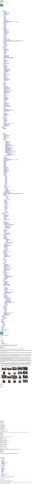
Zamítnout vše (5, 483)
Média (2, 470)
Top (9, 476)
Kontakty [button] (2, 127)
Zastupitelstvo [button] (5, 195)
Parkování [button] (5, 232)
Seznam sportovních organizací (7, 106)
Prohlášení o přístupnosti (6, 476)
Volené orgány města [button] (5, 42)
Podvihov (5, 25)
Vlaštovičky (5, 26)
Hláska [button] (4, 261)
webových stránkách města (14, 365)
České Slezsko (5, 36)
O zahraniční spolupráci (6, 118)
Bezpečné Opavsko (3, 319)
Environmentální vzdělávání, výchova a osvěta (8, 123)
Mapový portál (3, 322)
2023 (7, 196)
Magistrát (2, 460)
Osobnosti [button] (5, 175)
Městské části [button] (4, 23)
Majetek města (3, 469)
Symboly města (5, 174)
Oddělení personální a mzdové (8, 149)
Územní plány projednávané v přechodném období (10, 302)
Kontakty (5, 18)
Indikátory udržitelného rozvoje (7, 125)
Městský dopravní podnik (6, 169)
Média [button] (3, 258)
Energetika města (5, 65)
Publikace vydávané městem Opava (7, 39)
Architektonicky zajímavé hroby (8, 190)
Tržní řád (6, 204)
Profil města (5, 267)
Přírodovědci (6, 180)
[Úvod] (2, 9)
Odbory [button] (5, 140)
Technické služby (5, 34)
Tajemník (5, 17)
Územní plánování (6, 115)
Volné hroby (6, 188)
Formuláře (5, 16)
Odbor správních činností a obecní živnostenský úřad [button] (10, 152)
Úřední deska (4, 194)
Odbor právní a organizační (8, 144)
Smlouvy (5, 19)
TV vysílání (5, 83)
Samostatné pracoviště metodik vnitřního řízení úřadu (10, 151)
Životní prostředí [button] (4, 307)
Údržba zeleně (5, 121)
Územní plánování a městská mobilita (5, 329)
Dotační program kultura (6, 71)
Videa (4, 257)
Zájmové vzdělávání (6, 288)
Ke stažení (5, 51)
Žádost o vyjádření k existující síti (7, 255)
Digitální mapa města (6, 80)
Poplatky (5, 46)
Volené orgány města (4, 463)
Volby (2, 474)
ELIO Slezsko (5, 29)
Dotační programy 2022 (7, 227)
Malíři (5, 178)
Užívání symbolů (7, 212)
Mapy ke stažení (5, 254)
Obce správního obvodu (6, 20)
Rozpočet (5, 13)
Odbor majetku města (6, 75)
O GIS (4, 81)
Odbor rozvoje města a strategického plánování (9, 145)
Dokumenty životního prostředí (7, 314)
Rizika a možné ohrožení (6, 49)
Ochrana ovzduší (5, 308)
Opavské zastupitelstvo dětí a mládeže (7, 110)
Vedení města (5, 200)
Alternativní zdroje (6, 236)
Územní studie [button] (6, 299)
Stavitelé (6, 182)
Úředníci (6, 183)
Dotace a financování (6, 86)
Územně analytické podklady (7, 256)
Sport (2, 327)
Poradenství (5, 96)
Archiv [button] (4, 225)
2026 (5, 260)
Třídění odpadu (5, 315)
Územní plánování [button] (6, 297)
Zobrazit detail (8, 483)
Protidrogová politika (6, 277)
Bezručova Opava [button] (7, 239)
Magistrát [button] (4, 15)
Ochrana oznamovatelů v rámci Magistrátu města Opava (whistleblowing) (11, 21)
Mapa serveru (3, 476)
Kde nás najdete (4, 128)
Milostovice (5, 24)
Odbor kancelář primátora (7, 141)
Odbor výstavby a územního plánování (9, 147)
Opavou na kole (5, 61)
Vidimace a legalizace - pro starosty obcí (12, 154)
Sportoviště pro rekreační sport (7, 282)
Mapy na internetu (6, 78)
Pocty (5, 210)
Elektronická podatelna (2, 426)
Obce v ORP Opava (8, 300)
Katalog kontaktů (4, 318)
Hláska (4, 84)
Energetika (3, 468)
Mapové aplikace (5, 77)
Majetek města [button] (4, 73)
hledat (0, 2)
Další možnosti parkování (7, 233)
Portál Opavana (3, 126)
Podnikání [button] (4, 85)
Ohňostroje (5, 217)
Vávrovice (5, 27)
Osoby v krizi (5, 273)
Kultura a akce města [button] (5, 66)
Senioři (4, 95)
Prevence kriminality (6, 99)
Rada (4, 43)
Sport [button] (3, 101)
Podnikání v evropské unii (6, 89)
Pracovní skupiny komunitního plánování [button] (9, 276)
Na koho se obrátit (6, 265)
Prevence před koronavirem (8, 219)
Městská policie (5, 52)
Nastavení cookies (12, 476)
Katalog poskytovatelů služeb (7, 97)
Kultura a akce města (4, 321)
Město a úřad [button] (3, 10)
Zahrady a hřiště (5, 109)
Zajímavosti (6, 187)
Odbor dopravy (6, 142)
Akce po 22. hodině (6, 247)
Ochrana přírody (5, 120)
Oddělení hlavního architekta (8, 150)
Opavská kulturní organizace (7, 32)
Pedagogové (6, 185)
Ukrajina (5, 53)
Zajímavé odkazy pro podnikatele (7, 91)
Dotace (6, 208)
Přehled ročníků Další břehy (9, 242)
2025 (7, 197)
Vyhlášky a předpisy (4, 464)
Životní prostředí (3, 475)
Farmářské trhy (5, 113)
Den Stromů (6, 291)
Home (0, 476)
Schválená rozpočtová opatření (7, 14)
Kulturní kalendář (5, 67)
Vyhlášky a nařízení (6, 45)
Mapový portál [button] (4, 252)
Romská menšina (5, 274)
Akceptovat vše (1, 483)
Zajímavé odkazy (5, 22)
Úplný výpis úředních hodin (3, 457)
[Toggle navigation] (5, 132)
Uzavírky (5, 231)
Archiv (4, 58)
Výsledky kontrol (9, 153)
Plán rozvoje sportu (6, 283)
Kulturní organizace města (6, 69)
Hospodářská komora (6, 264)
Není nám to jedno (6, 253)
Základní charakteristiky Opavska (7, 269)
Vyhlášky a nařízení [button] (6, 202)
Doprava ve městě (6, 60)
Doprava (2, 320)
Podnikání (3, 326)
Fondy (6, 211)
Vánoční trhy (5, 114)
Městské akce (5, 68)
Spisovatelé (6, 181)
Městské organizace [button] (5, 28)
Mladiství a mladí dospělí (6, 272)
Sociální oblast (3, 471)
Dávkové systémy (6, 278)
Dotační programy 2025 (6, 56)
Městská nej (5, 35)
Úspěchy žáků (5, 111)
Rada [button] (4, 199)
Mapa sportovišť (5, 104)
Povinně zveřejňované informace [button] (6, 192)
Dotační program (5, 279)
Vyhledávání (5, 262)
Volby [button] (3, 116)
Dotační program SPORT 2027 (7, 105)
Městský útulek (5, 124)
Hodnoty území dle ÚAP (8, 298)
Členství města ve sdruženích (7, 38)
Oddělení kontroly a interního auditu (8, 148)
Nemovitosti (6, 207)
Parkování (5, 62)
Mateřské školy (6, 287)
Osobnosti (5, 37)
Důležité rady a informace (6, 50)
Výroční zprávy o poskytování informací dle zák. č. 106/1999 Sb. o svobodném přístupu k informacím (14, 40)
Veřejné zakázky (5, 268)
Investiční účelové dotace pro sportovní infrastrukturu (9, 57)
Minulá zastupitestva (6, 44)
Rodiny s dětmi (5, 94)
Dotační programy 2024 (7, 228)
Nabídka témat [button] (3, 47)
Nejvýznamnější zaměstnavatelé (7, 88)
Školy (4, 108)
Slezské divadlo (5, 33)
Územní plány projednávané (8, 301)
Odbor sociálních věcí (7, 146)
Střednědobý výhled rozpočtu (7, 135)
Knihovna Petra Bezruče (6, 30)
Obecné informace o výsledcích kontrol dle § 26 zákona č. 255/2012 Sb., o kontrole (12, 41)
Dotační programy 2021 (7, 226)
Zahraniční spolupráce (4, 330)
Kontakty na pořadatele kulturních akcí (8, 70)
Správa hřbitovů (6, 191)
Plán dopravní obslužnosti (6, 63)
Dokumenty (6, 304)
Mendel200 (6, 248)
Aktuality (5, 11)
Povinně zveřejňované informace (5, 462)
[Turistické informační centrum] (1, 6)
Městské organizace (3, 461)
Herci (5, 176)
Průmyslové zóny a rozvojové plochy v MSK (8, 90)
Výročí (4, 72)
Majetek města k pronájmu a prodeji (7, 74)
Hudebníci (6, 177)
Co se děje (5, 82)
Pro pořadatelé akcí (6, 249)
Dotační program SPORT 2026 (7, 284)
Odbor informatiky (7, 143)
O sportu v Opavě (6, 102)
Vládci (6, 184)
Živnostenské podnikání (6, 92)
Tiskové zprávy (5, 259)
